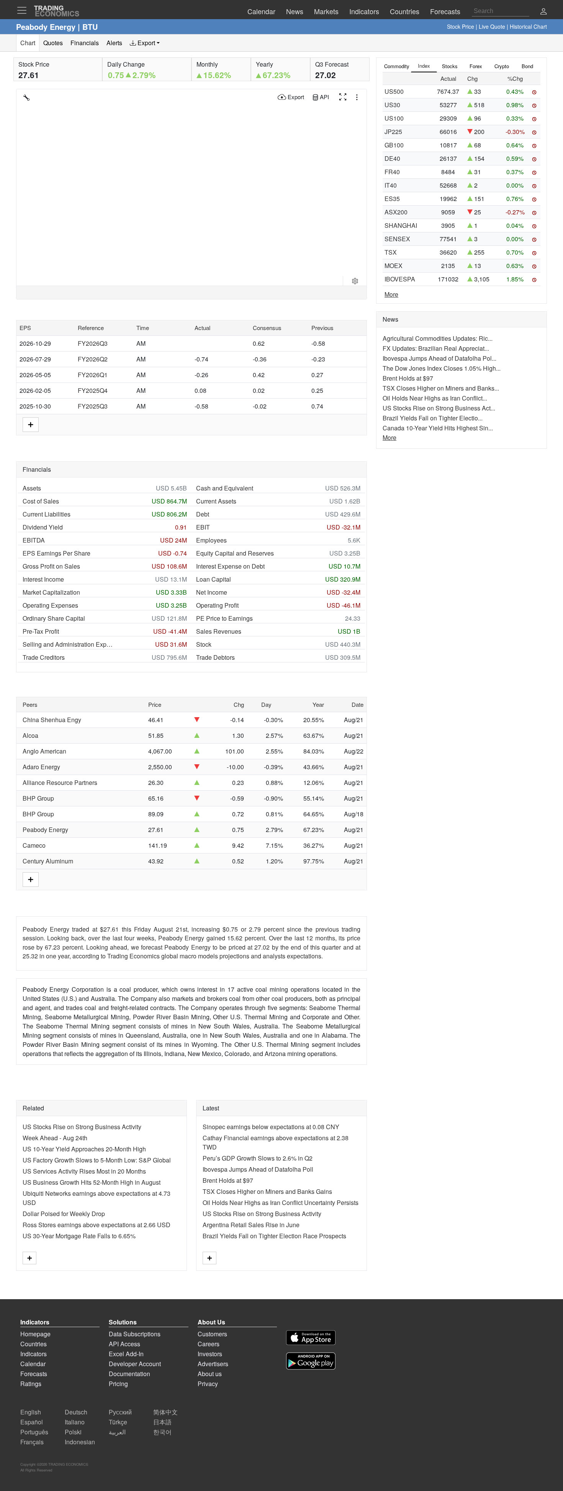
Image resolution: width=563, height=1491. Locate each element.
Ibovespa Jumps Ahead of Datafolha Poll (258, 1169)
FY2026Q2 (93, 359)
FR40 (392, 171)
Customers (212, 1333)
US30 (392, 104)
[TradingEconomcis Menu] (24, 10)
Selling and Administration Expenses (69, 644)
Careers (208, 1343)
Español (31, 1421)
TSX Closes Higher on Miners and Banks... (441, 388)
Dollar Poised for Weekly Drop (64, 1213)
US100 (394, 118)
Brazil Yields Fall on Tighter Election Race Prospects (274, 1235)
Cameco (34, 845)
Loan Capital (213, 579)
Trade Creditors (44, 657)
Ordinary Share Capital (54, 618)
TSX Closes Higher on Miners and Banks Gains (267, 1191)
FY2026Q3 (93, 343)
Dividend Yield (43, 527)
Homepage (35, 1333)
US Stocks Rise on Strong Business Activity (82, 1126)
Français (32, 1441)
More (391, 294)
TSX (391, 252)
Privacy (208, 1383)
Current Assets (216, 501)
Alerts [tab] (114, 42)
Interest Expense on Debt (230, 566)
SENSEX (397, 238)
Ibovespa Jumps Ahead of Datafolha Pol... (439, 358)
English (30, 1412)
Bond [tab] (527, 66)
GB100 (394, 145)
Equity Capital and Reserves (235, 553)
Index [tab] (424, 65)
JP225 (393, 131)
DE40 (392, 158)
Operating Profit (217, 605)
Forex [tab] (476, 66)
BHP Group (38, 798)
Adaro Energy (41, 766)
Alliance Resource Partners (60, 782)
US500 (394, 91)
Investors (210, 1353)
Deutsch (76, 1412)
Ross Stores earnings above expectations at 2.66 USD (96, 1224)
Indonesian (80, 1441)
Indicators (33, 1353)
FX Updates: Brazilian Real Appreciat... (436, 348)
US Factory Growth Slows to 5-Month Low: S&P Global (97, 1160)
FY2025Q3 (93, 406)
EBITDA (34, 540)
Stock (203, 644)
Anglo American (44, 751)
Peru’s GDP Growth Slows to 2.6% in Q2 (258, 1158)
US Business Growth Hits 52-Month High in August (91, 1182)
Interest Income (43, 579)
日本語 (162, 1421)
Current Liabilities (46, 514)
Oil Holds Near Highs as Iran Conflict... (435, 398)
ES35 (392, 198)
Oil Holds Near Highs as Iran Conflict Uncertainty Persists (280, 1202)
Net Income (211, 592)
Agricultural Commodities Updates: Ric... (438, 338)
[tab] (145, 42)
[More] (29, 1258)
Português (34, 1431)
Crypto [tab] (501, 66)
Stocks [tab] (450, 66)
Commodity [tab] (396, 66)
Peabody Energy (45, 829)
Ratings (30, 1383)
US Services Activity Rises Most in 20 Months (84, 1171)
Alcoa (30, 735)
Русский (120, 1412)
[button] (543, 12)
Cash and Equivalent (224, 488)
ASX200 (396, 212)
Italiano (75, 1421)
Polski (73, 1431)
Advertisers (213, 1363)
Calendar (33, 1363)
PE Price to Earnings (224, 618)
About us (210, 1373)
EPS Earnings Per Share (56, 553)
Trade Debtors (215, 657)
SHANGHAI (401, 225)
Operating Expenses (50, 605)
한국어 (162, 1431)
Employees (211, 540)
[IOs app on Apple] (311, 1339)
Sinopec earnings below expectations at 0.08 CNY (271, 1126)
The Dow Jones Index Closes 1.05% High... (442, 368)
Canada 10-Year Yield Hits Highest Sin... (438, 427)
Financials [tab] (84, 42)
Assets (32, 488)
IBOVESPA (400, 279)
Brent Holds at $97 (228, 1180)
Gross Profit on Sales (51, 566)
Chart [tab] (27, 42)
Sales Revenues (218, 631)
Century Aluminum (48, 861)
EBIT (203, 527)
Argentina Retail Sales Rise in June (251, 1224)
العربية (117, 1431)
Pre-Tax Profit (41, 631)
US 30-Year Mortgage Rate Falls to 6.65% (79, 1235)
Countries (33, 1343)
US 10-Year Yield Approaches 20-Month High (84, 1148)
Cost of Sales (41, 501)
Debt (202, 514)
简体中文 (165, 1412)
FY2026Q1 (93, 374)
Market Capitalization (51, 592)
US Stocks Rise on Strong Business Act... (439, 408)
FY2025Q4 (93, 390)
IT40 (391, 185)
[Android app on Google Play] (311, 1362)
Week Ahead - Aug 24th (55, 1137)
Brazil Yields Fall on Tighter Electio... (433, 418)
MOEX (394, 265)
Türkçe (118, 1421)
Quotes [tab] (53, 42)
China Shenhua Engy (52, 719)
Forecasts (33, 1373)
